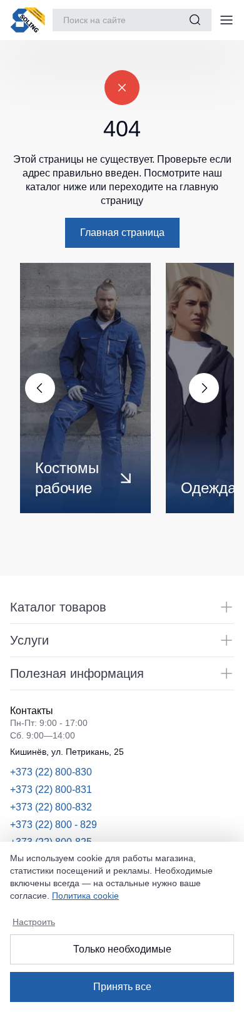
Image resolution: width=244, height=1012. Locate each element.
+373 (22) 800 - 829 (53, 824)
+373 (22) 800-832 (51, 807)
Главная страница (122, 232)
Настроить (34, 922)
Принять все (122, 986)
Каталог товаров (58, 607)
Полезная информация (77, 673)
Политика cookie (85, 896)
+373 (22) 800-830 (51, 772)
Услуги (29, 640)
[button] (209, 388)
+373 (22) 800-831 (51, 789)
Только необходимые (122, 949)
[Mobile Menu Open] (226, 20)
